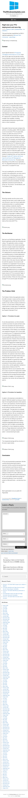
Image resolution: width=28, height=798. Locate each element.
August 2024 (5, 642)
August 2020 (5, 715)
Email (4, 538)
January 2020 (5, 725)
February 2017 (6, 779)
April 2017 (5, 776)
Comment (5, 513)
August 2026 (5, 605)
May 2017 (5, 774)
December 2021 (6, 690)
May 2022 (5, 683)
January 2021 (5, 707)
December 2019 (6, 727)
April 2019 (5, 739)
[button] (9, 41)
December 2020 (6, 709)
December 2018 (6, 745)
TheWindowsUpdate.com (14, 11)
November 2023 (6, 655)
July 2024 (5, 643)
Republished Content (16, 498)
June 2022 (5, 681)
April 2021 (5, 703)
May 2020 (5, 719)
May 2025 (5, 628)
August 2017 (5, 769)
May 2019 (5, 738)
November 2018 (6, 747)
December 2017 (6, 763)
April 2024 (5, 648)
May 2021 (5, 701)
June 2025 (5, 626)
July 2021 (5, 698)
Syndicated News (18, 29)
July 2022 (5, 680)
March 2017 (5, 777)
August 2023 (5, 660)
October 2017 (5, 766)
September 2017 (6, 768)
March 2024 (5, 649)
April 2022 (5, 684)
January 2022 (5, 689)
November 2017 (6, 765)
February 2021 (6, 706)
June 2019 (5, 736)
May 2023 (5, 665)
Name (4, 533)
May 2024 (5, 646)
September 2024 (6, 640)
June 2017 (5, 773)
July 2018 (5, 753)
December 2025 (6, 617)
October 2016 (5, 785)
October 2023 (5, 657)
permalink (17, 499)
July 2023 (5, 662)
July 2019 (5, 735)
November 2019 (6, 728)
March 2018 (5, 759)
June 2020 (5, 718)
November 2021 (6, 692)
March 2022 (5, 686)
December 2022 (6, 672)
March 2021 (5, 704)
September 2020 (6, 713)
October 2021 (5, 693)
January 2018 (5, 762)
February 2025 (6, 633)
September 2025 (6, 622)
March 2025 (5, 631)
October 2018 (5, 748)
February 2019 (6, 742)
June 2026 (5, 608)
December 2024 (6, 636)
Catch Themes (17, 795)
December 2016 (6, 782)
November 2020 (6, 710)
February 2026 (6, 614)
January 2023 (5, 671)
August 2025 (5, 623)
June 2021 (5, 700)
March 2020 (5, 722)
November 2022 (6, 674)
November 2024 (6, 637)
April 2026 (5, 611)
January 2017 (5, 780)
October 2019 (5, 730)
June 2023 (5, 663)
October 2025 (5, 620)
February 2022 (6, 687)
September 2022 (6, 677)
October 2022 (5, 675)
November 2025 (6, 619)
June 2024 (5, 645)
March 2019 (5, 741)
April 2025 (5, 630)
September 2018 (6, 750)
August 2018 (5, 751)
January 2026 (5, 616)
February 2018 (6, 760)
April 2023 (5, 666)
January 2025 (5, 634)
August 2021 (5, 696)
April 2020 (5, 721)
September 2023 (6, 658)
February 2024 (6, 651)
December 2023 (6, 654)
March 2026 (5, 613)
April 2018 (5, 757)
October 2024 (5, 639)
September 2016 (6, 786)
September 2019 (6, 731)
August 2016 (5, 788)
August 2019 (5, 733)
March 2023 (5, 668)
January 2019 (5, 744)
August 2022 (5, 678)
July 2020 (5, 716)
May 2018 (5, 756)
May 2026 (5, 610)
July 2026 (5, 607)
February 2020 (6, 724)
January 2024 (5, 652)
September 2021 (6, 695)
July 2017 (5, 771)
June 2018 (5, 754)
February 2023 (6, 669)
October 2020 (5, 712)
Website (5, 544)
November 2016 (6, 783)
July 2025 (5, 625)
